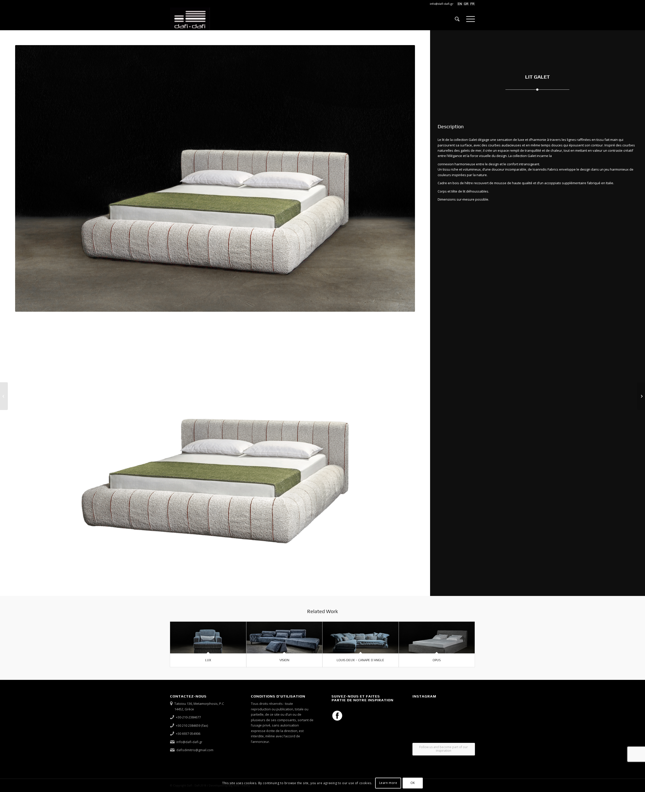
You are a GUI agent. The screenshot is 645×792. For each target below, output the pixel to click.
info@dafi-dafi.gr (442, 4)
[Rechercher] (457, 19)
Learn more (388, 783)
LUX (208, 660)
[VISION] (284, 638)
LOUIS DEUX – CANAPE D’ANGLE (360, 660)
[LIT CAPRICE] (4, 396)
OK (412, 783)
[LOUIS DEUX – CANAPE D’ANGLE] (360, 638)
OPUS (437, 660)
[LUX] (208, 638)
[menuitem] (440, 4)
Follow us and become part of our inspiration (443, 749)
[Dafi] (190, 19)
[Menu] (469, 19)
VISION (284, 660)
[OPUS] (437, 638)
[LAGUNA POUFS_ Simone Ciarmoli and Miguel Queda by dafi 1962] (641, 396)
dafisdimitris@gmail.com (194, 750)
